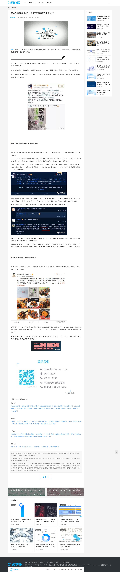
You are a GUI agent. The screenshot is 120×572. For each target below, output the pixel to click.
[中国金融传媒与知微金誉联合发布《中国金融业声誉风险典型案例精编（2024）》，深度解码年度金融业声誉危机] (91, 18)
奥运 (42, 424)
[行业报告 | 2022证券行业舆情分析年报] (91, 76)
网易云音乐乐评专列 (40, 408)
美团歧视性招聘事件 (46, 406)
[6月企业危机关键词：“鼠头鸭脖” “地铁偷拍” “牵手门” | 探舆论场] (46, 535)
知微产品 (40, 3)
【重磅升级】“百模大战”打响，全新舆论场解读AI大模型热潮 (103, 67)
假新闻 (46, 424)
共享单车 (30, 408)
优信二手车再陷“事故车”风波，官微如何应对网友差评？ (21, 546)
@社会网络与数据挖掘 (71, 565)
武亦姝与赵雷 (68, 408)
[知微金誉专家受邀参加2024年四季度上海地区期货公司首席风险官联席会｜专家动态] (91, 27)
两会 (54, 424)
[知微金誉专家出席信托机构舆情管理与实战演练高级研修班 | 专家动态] (91, 35)
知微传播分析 (67, 562)
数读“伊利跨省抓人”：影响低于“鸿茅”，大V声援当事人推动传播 (45, 521)
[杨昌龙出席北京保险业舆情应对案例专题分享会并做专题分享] (91, 43)
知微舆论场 (50, 562)
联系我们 (34, 562)
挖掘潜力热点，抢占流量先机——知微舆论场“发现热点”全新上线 (103, 51)
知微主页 (27, 562)
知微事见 (42, 562)
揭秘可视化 (36, 424)
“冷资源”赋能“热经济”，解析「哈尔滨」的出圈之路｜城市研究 (70, 521)
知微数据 (12, 17)
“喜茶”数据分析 (68, 406)
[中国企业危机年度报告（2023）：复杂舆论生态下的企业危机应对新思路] (91, 84)
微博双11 (75, 408)
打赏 (52, 569)
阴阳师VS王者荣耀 (58, 406)
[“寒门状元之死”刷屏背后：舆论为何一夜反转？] (70, 535)
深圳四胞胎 (29, 436)
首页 (25, 3)
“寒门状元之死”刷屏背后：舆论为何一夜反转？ (70, 546)
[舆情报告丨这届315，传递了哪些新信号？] (91, 92)
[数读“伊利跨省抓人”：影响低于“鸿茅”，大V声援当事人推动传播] (46, 510)
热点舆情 (36, 17)
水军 (50, 424)
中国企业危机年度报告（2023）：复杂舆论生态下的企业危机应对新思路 (103, 84)
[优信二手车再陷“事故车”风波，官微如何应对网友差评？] (21, 535)
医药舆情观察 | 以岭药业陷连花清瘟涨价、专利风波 (21, 520)
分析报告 (63, 505)
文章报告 (31, 3)
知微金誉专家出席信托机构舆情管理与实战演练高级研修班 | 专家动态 (103, 34)
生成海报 (63, 569)
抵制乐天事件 (60, 408)
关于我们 (49, 3)
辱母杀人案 (47, 436)
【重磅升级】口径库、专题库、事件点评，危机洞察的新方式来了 (103, 59)
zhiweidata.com (96, 565)
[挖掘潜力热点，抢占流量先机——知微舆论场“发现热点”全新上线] (91, 51)
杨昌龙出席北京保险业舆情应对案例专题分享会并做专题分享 (103, 43)
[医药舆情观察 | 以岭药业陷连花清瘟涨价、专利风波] (21, 510)
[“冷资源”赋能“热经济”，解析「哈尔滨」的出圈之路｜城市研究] (70, 510)
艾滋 (30, 424)
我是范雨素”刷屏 (38, 436)
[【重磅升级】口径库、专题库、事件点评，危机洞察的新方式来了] (91, 59)
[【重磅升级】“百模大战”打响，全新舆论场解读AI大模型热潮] (91, 68)
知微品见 (58, 562)
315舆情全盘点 (51, 408)
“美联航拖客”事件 (22, 408)
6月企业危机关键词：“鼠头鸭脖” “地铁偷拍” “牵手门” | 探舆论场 (46, 546)
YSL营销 (14, 411)
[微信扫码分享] (68, 569)
